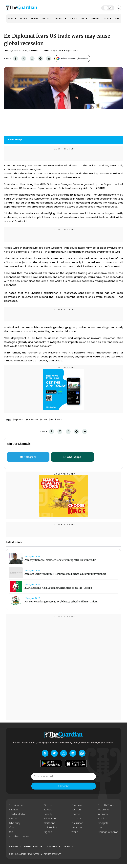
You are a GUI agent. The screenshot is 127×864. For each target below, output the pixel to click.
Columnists (50, 827)
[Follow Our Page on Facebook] (45, 753)
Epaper (23, 18)
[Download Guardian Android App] (51, 763)
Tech (106, 18)
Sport (73, 18)
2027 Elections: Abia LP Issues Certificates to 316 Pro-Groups (58, 587)
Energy (13, 818)
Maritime (76, 827)
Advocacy (14, 823)
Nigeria (48, 832)
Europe (48, 809)
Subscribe (63, 786)
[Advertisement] (63, 667)
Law (100, 827)
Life (83, 18)
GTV (117, 18)
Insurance (77, 823)
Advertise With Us (33, 846)
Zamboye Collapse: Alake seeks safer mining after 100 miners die (60, 559)
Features (76, 805)
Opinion (95, 18)
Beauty (48, 814)
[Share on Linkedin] (49, 58)
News (11, 18)
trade (44, 419)
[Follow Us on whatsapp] (82, 753)
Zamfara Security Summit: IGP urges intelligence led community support (65, 573)
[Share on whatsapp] (32, 58)
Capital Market (17, 814)
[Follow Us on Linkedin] (72, 753)
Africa (12, 827)
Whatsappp (74, 457)
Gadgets (103, 823)
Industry (76, 818)
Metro (34, 18)
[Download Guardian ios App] (76, 763)
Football (76, 814)
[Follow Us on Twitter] (54, 753)
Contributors (16, 805)
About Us (13, 846)
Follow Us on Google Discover (74, 58)
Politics (46, 18)
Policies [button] (51, 846)
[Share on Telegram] (40, 58)
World (74, 832)
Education (50, 818)
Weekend (103, 809)
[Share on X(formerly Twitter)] (24, 58)
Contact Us (69, 846)
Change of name (108, 832)
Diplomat (19, 419)
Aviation (13, 809)
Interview (103, 814)
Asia (11, 832)
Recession (32, 419)
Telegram (30, 457)
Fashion (76, 809)
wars (59, 419)
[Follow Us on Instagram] (63, 753)
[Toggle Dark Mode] (108, 7)
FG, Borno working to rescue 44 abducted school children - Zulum (61, 601)
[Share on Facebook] (15, 58)
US (51, 419)
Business (59, 18)
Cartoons (49, 823)
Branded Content (19, 836)
